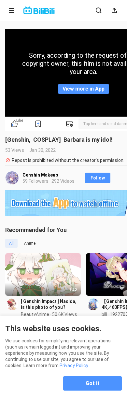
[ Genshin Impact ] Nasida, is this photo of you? (49, 304)
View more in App (84, 89)
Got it (93, 383)
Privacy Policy (74, 365)
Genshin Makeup (40, 175)
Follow (98, 177)
